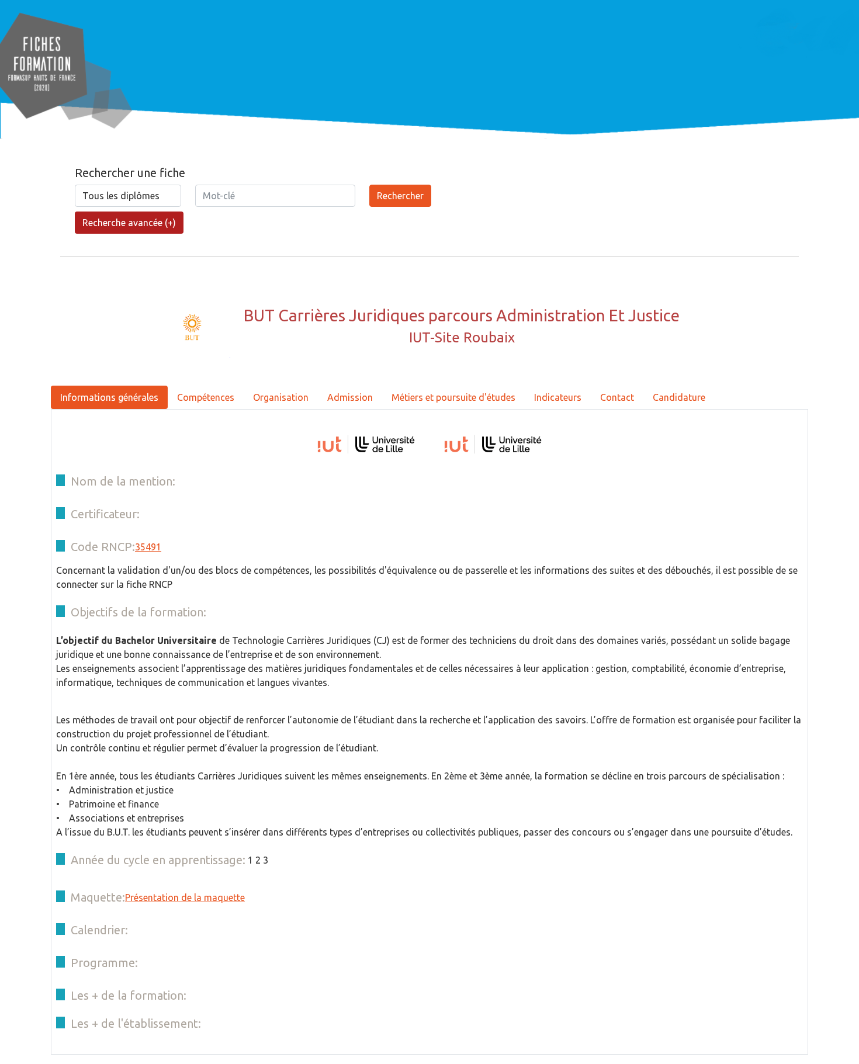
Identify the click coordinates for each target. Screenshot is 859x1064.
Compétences (205, 397)
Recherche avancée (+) (129, 222)
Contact (617, 397)
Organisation (281, 397)
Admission (350, 397)
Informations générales (109, 397)
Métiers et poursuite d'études (453, 397)
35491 (148, 547)
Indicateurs (557, 397)
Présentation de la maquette (185, 897)
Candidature (679, 397)
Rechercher (400, 195)
